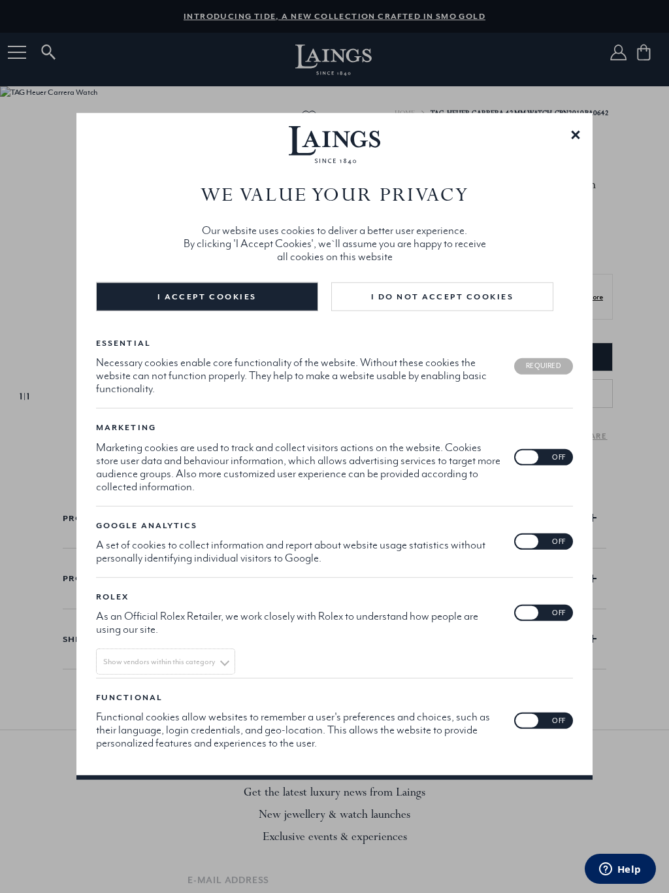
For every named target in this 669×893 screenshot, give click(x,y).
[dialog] (334, 446)
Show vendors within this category (159, 661)
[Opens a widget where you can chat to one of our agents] (620, 870)
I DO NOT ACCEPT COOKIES (442, 296)
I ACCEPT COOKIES (206, 296)
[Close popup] (575, 134)
